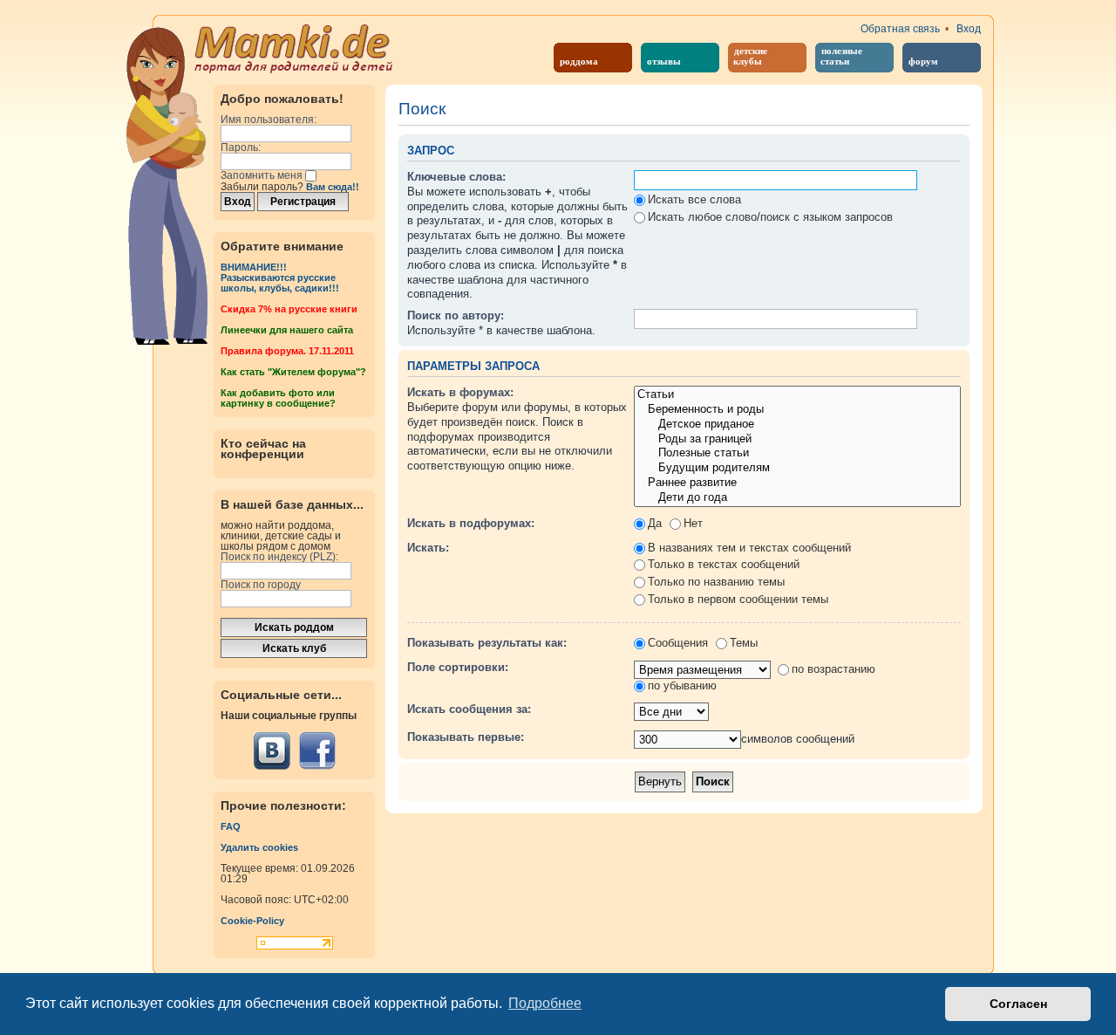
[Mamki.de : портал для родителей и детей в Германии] (294, 47)
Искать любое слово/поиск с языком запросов (770, 216)
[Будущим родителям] (797, 468)
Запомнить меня (263, 175)
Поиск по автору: (455, 315)
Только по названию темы (716, 581)
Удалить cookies (259, 847)
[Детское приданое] (797, 424)
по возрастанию (833, 668)
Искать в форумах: (460, 392)
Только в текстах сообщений (724, 564)
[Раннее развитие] (797, 483)
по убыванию (682, 685)
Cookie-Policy (252, 920)
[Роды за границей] (797, 439)
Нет (693, 523)
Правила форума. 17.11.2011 (287, 351)
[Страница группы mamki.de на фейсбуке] (317, 751)
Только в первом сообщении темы (738, 599)
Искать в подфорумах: (470, 523)
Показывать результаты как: (487, 642)
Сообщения (678, 642)
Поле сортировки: (457, 667)
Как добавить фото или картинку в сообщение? (278, 397)
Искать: (428, 547)
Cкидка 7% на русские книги (289, 309)
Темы (744, 642)
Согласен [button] (1018, 1004)
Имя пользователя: (268, 119)
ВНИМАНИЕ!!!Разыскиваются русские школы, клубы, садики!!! (280, 277)
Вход (968, 29)
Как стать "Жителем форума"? (293, 372)
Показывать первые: (465, 737)
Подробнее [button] (545, 1003)
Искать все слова (694, 199)
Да (655, 523)
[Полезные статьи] (797, 453)
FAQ (231, 826)
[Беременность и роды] (797, 409)
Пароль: (241, 147)
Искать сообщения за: (469, 709)
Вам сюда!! (332, 187)
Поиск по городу (261, 585)
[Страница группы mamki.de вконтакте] (272, 751)
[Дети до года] (797, 497)
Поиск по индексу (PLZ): (279, 557)
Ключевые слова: (456, 176)
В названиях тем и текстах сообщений (749, 547)
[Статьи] (797, 394)
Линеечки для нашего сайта (287, 330)
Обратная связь (900, 29)
